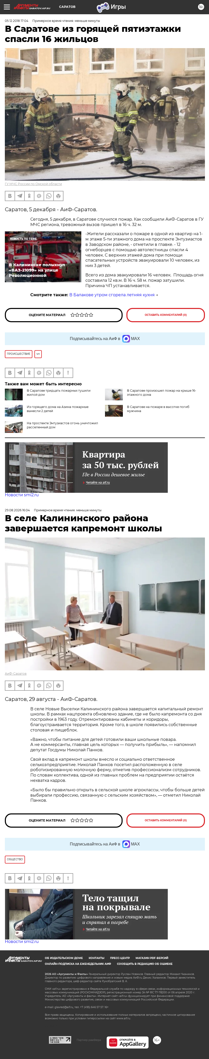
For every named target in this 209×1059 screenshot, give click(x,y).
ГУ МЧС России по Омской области (33, 184)
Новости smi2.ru (22, 494)
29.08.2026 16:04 (17, 510)
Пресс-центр (120, 958)
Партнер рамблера (89, 1039)
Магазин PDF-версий (152, 958)
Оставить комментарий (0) (166, 315)
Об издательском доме (64, 958)
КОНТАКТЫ (96, 958)
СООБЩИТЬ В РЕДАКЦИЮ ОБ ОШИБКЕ (145, 964)
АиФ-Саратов (16, 673)
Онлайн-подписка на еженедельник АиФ (78, 964)
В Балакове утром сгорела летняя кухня (112, 294)
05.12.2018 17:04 (16, 21)
